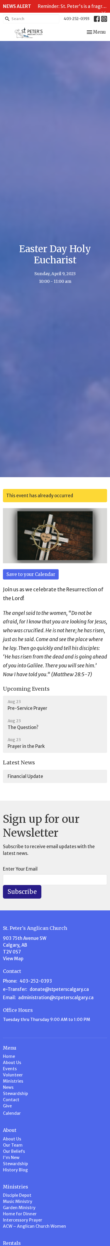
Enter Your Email (20, 869)
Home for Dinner (20, 1214)
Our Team (13, 1145)
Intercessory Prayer (22, 1220)
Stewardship (15, 1093)
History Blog (15, 1170)
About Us (12, 1062)
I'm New (11, 1157)
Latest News (19, 762)
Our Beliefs (14, 1151)
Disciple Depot (17, 1195)
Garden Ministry (19, 1207)
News (8, 1087)
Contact (11, 1099)
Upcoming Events (26, 688)
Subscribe (22, 891)
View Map (13, 958)
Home (9, 1056)
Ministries (13, 1081)
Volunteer (13, 1075)
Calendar (12, 1113)
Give (7, 1106)
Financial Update (25, 776)
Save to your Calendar (30, 574)
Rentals (12, 1243)
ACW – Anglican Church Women (34, 1226)
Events (10, 1068)
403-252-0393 (76, 18)
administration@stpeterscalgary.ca (56, 997)
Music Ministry (17, 1201)
